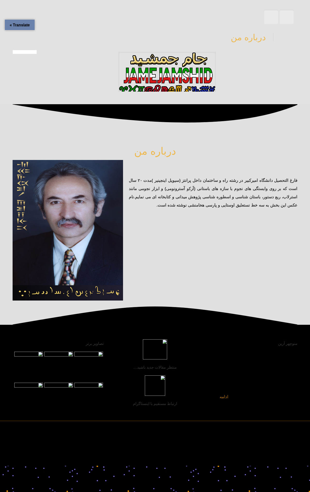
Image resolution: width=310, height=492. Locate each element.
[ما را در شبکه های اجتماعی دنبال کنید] (21, 457)
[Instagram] (31, 457)
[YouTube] (41, 457)
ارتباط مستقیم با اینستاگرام (155, 404)
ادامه (224, 397)
